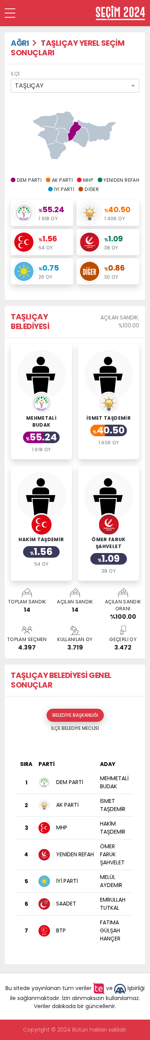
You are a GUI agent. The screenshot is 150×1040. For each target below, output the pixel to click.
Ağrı (20, 43)
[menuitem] (81, 136)
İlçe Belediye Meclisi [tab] (75, 728)
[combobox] (75, 85)
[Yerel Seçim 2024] (120, 13)
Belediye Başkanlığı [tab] (75, 715)
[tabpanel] (75, 846)
